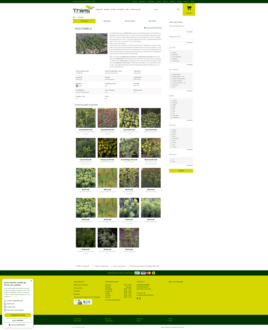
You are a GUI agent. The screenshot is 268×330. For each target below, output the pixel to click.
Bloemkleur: (172, 125)
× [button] (31, 281)
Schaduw (175, 85)
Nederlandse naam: (175, 36)
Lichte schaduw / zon (179, 83)
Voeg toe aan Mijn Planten (154, 28)
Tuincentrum (77, 318)
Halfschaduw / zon (178, 76)
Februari (175, 103)
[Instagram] (140, 298)
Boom (174, 52)
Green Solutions (165, 327)
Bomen (139, 321)
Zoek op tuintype (130, 21)
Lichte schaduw (177, 81)
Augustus (175, 115)
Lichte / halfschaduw (179, 78)
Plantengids (84, 21)
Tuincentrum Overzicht (177, 327)
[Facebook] (137, 298)
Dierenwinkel (109, 321)
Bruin (174, 134)
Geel (174, 136)
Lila (174, 144)
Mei (174, 109)
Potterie (170, 318)
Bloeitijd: (171, 96)
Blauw (174, 132)
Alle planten (107, 21)
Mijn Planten (152, 21)
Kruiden (170, 321)
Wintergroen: (173, 154)
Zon (174, 87)
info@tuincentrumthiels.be (146, 295)
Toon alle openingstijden (112, 300)
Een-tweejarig (177, 56)
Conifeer (175, 54)
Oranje (175, 147)
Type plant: (172, 47)
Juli (174, 113)
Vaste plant (176, 61)
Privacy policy (78, 288)
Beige (174, 130)
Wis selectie (190, 31)
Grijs (174, 140)
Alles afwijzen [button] (17, 320)
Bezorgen (77, 294)
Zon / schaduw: (173, 69)
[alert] (18, 303)
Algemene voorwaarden (81, 285)
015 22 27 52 (141, 293)
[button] (17, 325)
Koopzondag (77, 321)
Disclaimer (77, 291)
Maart (174, 105)
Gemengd (176, 138)
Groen (174, 142)
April (174, 107)
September (176, 117)
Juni (174, 111)
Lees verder (14, 296)
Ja (173, 159)
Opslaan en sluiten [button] (17, 315)
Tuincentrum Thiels (143, 285)
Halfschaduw (177, 74)
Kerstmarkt (140, 318)
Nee (174, 161)
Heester (175, 59)
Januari (175, 100)
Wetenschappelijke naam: (177, 26)
